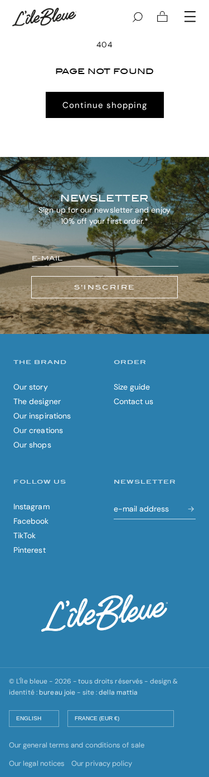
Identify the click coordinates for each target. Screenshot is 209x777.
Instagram (31, 506)
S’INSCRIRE (104, 287)
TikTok (24, 535)
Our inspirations (42, 416)
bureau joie (57, 692)
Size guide (132, 387)
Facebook (31, 521)
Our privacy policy (101, 763)
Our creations (38, 430)
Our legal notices (37, 763)
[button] (190, 16)
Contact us (134, 401)
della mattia (118, 692)
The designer (37, 401)
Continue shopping (104, 105)
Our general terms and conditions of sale (76, 745)
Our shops (32, 445)
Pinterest (29, 550)
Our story (30, 387)
